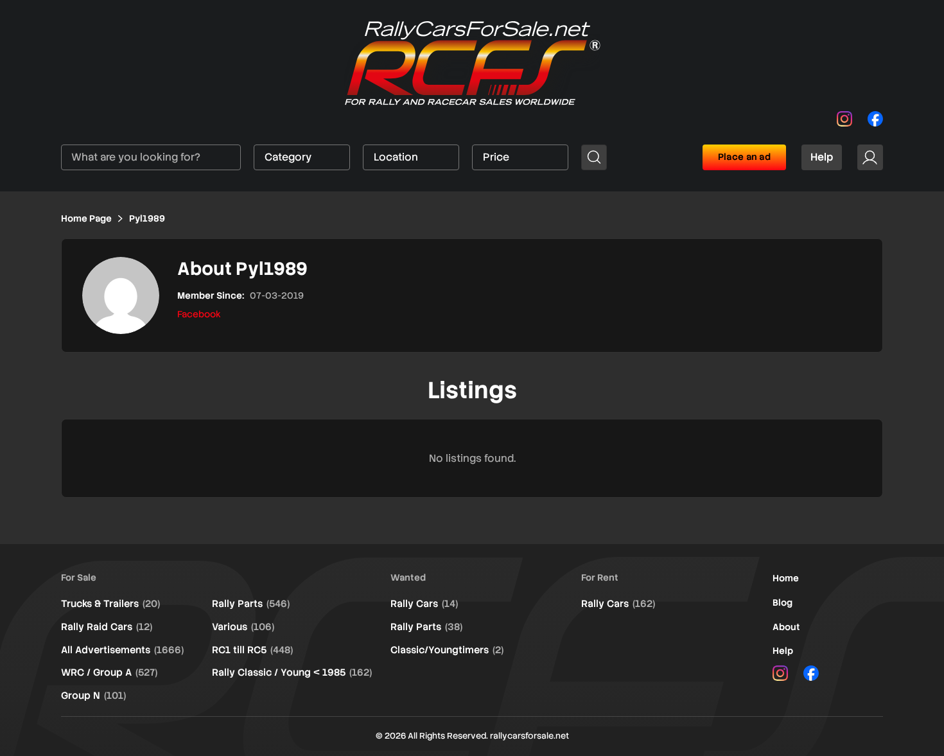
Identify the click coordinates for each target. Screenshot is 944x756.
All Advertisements (122, 650)
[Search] (594, 157)
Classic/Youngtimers (446, 650)
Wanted (408, 577)
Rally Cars (424, 603)
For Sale (78, 577)
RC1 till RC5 (252, 650)
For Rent (599, 577)
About (786, 627)
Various (243, 626)
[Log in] (870, 157)
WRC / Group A (109, 672)
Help (821, 157)
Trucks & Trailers (110, 603)
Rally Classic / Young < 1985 (292, 672)
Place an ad (744, 157)
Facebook (199, 314)
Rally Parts (251, 603)
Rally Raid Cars (106, 626)
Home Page (86, 218)
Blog (782, 602)
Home (786, 578)
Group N (93, 695)
